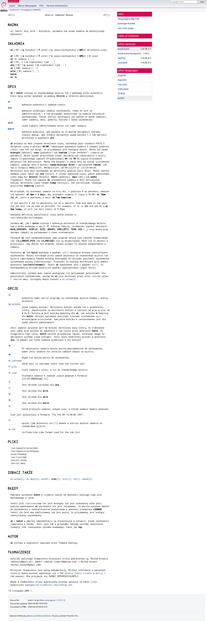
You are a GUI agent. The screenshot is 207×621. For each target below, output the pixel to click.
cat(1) (52, 423)
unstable (122, 62)
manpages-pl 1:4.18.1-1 (54, 600)
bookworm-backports (129, 53)
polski (121, 98)
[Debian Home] (4, 6)
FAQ (41, 5)
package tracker (126, 23)
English (122, 75)
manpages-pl (26, 10)
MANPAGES (13, 1)
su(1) (65, 252)
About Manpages (27, 5)
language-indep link (128, 18)
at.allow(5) (69, 279)
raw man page (126, 28)
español (122, 79)
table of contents (128, 35)
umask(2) (87, 479)
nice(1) (66, 479)
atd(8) (45, 479)
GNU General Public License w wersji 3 (83, 573)
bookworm (14, 10)
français (122, 84)
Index (12, 5)
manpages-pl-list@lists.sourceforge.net (48, 585)
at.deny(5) (33, 479)
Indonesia (123, 89)
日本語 (121, 93)
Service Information (57, 5)
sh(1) (76, 479)
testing (121, 58)
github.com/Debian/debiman (39, 616)
